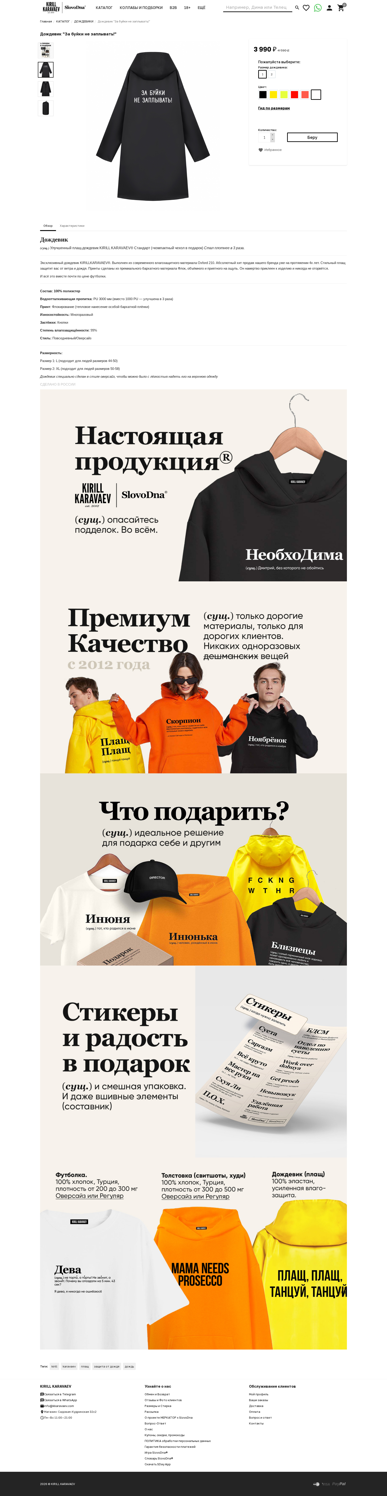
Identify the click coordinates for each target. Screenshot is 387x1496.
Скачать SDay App (158, 1464)
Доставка (256, 1406)
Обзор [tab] (48, 225)
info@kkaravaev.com (59, 1406)
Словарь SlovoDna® (159, 1458)
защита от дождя (106, 1366)
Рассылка (152, 1411)
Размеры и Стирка (158, 1406)
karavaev (69, 1366)
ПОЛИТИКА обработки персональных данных (178, 1441)
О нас (149, 1429)
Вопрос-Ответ (155, 1423)
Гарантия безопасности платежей (170, 1446)
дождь (129, 1366)
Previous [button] (45, 39)
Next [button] (45, 119)
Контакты (256, 1423)
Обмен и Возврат (157, 1394)
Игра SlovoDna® (156, 1452)
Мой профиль (258, 1394)
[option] (153, 126)
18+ (187, 7)
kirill (54, 1366)
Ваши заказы (258, 1400)
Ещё (201, 7)
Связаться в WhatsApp (60, 1400)
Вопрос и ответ (260, 1417)
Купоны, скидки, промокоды (165, 1435)
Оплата (254, 1411)
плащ (85, 1366)
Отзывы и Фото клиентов (163, 1400)
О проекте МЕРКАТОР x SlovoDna (169, 1417)
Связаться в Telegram (60, 1394)
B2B (173, 7)
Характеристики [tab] (72, 225)
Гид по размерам (274, 108)
